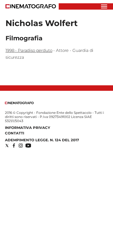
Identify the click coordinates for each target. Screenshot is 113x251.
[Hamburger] (104, 6)
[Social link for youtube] (28, 145)
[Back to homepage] (19, 103)
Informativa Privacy (27, 127)
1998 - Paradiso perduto (28, 50)
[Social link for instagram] (21, 145)
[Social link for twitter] (7, 145)
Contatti (14, 133)
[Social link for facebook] (14, 145)
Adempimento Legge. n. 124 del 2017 (42, 140)
